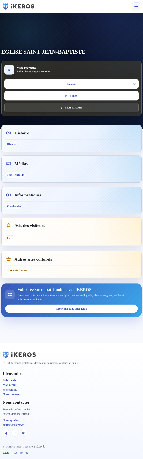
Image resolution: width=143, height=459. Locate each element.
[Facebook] (6, 433)
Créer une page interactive (71, 308)
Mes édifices (10, 389)
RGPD (24, 452)
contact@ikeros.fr (13, 424)
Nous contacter (12, 394)
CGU (6, 452)
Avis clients (9, 380)
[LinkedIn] (15, 433)
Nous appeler (10, 420)
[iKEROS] (42, 6)
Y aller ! (73, 95)
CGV (15, 452)
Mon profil (9, 384)
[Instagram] (23, 433)
